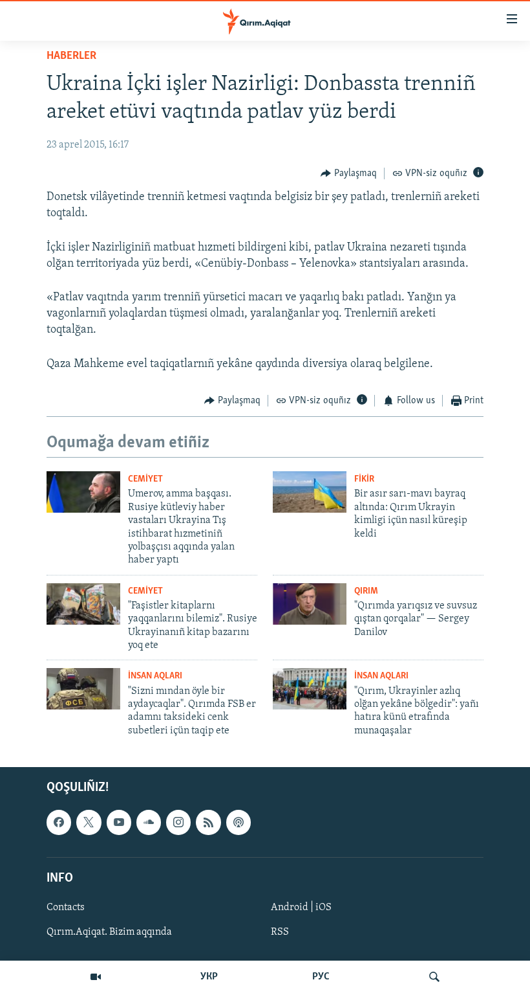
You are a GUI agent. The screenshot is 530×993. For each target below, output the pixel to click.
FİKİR (364, 479)
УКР (209, 977)
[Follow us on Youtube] (119, 822)
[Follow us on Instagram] (178, 822)
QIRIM (366, 591)
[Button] (349, 173)
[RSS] (208, 822)
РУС (321, 977)
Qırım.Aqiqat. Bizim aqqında (109, 932)
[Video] (95, 977)
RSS (280, 932)
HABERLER (71, 56)
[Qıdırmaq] (434, 977)
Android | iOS (301, 907)
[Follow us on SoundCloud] (148, 822)
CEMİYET (145, 479)
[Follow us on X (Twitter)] (88, 822)
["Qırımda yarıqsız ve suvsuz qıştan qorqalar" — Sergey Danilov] (309, 604)
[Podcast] (238, 822)
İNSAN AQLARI (155, 676)
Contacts (66, 907)
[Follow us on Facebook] (59, 822)
